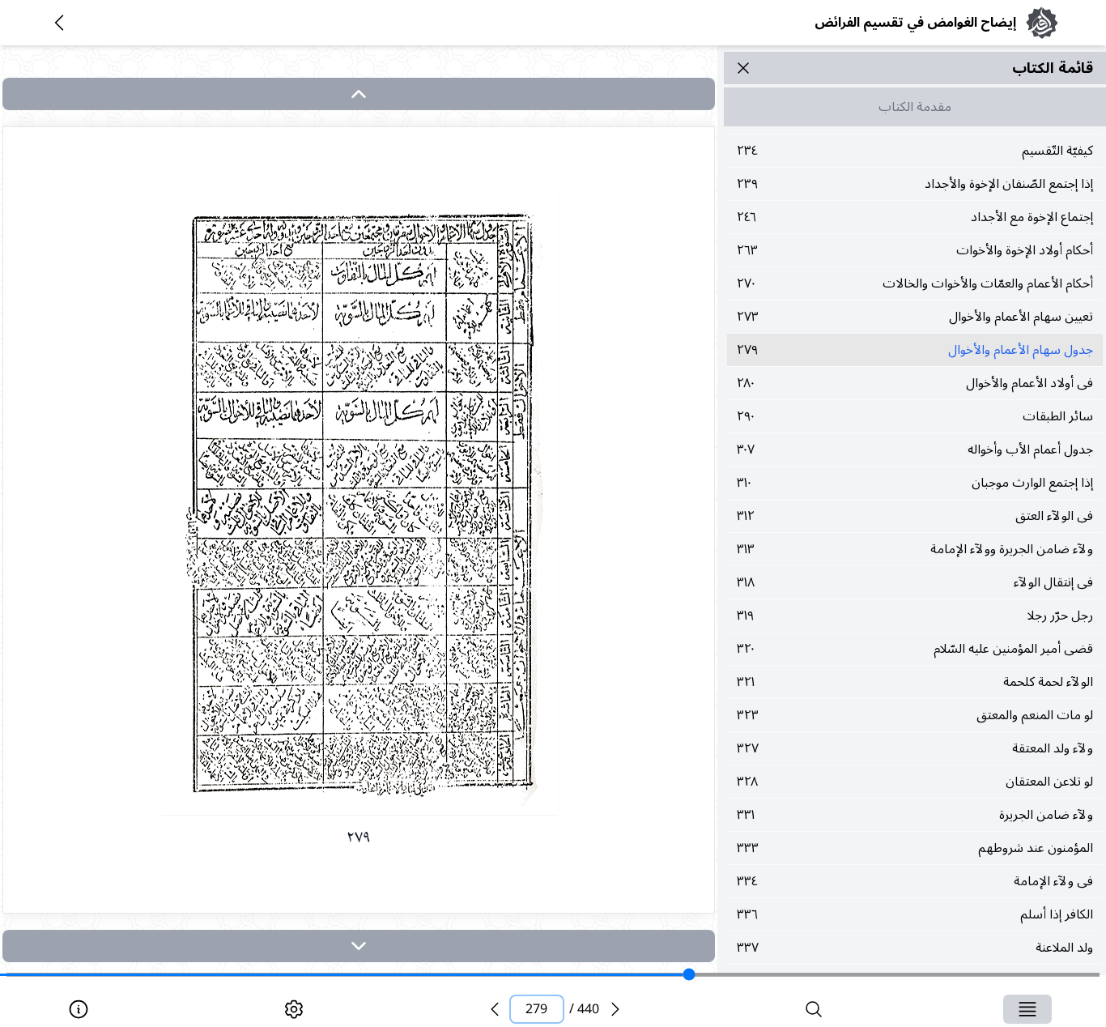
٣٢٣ (915, 715)
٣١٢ (915, 516)
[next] (358, 946)
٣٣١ (915, 815)
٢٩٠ (915, 416)
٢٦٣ (915, 250)
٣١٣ (915, 549)
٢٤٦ (915, 217)
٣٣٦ (915, 914)
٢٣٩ (915, 184)
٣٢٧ (915, 748)
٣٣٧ (915, 947)
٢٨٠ (915, 383)
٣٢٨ (915, 781)
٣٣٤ (915, 881)
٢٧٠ (915, 283)
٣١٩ (915, 615)
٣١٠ (915, 482)
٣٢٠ (915, 649)
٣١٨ (915, 582)
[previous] (494, 1009)
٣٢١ (915, 682)
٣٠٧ (915, 449)
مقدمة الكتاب (914, 107)
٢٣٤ (915, 150)
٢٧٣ (915, 316)
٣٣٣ (915, 848)
